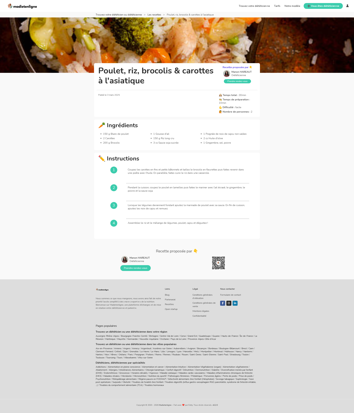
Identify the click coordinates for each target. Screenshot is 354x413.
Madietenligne (165, 405)
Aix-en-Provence (104, 348)
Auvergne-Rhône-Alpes (107, 336)
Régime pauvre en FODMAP (152, 379)
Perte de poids (230, 376)
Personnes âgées (212, 376)
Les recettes (155, 14)
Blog (167, 294)
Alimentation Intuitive (175, 366)
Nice (107, 354)
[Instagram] (228, 303)
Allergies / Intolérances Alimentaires (126, 369)
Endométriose (110, 373)
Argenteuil (146, 348)
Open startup (171, 309)
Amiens (117, 348)
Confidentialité (199, 315)
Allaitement (101, 369)
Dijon (125, 351)
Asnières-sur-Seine (162, 348)
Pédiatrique (196, 376)
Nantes (99, 354)
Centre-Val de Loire (169, 336)
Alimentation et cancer (153, 366)
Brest (244, 348)
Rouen (185, 354)
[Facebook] (222, 303)
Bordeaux (213, 348)
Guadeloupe (205, 336)
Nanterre (247, 351)
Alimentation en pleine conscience (124, 366)
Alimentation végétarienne (235, 366)
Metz (196, 351)
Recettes (169, 304)
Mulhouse (229, 351)
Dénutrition (188, 369)
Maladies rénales (111, 376)
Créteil (118, 351)
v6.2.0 (215, 405)
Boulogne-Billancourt (229, 348)
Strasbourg (235, 354)
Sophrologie (241, 379)
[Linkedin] (235, 303)
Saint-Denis (195, 354)
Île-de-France (246, 336)
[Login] (347, 6)
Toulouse (100, 357)
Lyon (179, 351)
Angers (126, 348)
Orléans (122, 354)
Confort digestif (173, 369)
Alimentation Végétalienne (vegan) (204, 366)
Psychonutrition (103, 379)
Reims (158, 354)
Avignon (191, 348)
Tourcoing (110, 357)
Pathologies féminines (178, 376)
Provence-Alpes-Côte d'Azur (202, 339)
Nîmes (114, 354)
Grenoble (134, 351)
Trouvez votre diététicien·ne (254, 6)
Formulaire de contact (230, 294)
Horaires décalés (139, 373)
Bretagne (153, 336)
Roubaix (176, 354)
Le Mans (155, 351)
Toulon (245, 354)
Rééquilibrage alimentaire (124, 379)
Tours (119, 357)
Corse (183, 336)
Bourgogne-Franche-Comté (134, 336)
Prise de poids (246, 376)
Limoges (171, 351)
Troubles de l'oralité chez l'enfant (147, 382)
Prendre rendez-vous (237, 81)
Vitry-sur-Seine (145, 357)
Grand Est (192, 336)
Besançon (201, 348)
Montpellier (206, 351)
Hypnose (153, 373)
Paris (130, 354)
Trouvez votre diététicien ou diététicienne (119, 14)
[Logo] (22, 5)
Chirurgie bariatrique (155, 369)
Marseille (187, 351)
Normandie (132, 339)
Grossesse (124, 373)
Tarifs (277, 6)
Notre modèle (292, 6)
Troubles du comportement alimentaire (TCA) (121, 385)
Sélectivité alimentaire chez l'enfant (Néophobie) (191, 379)
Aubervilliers (180, 348)
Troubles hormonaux (154, 385)
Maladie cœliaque (168, 373)
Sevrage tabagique (225, 379)
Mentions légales (200, 311)
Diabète (215, 369)
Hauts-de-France (229, 336)
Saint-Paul (223, 354)
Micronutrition (139, 376)
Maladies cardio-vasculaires (192, 373)
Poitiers (149, 354)
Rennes (167, 354)
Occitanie (164, 339)
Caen (251, 348)
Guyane (216, 336)
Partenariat (170, 299)
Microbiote (126, 376)
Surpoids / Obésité (121, 382)
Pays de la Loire (178, 339)
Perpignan (139, 354)
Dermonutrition (202, 369)
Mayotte (121, 339)
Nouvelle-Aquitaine (149, 339)
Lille (163, 351)
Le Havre (144, 351)
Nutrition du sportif (157, 376)
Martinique (110, 339)
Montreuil (218, 351)
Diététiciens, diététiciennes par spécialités (120, 362)
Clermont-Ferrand (104, 351)
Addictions (101, 366)
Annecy (135, 348)
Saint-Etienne (209, 354)
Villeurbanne (130, 357)
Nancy (239, 351)
